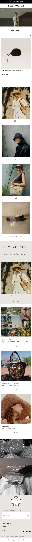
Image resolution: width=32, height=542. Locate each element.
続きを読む (16, 346)
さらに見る (16, 301)
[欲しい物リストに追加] (29, 40)
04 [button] (20, 295)
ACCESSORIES (16, 236)
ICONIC (16, 121)
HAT (16, 159)
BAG (16, 198)
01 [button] (11, 295)
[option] (16, 57)
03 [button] (17, 295)
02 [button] (14, 295)
